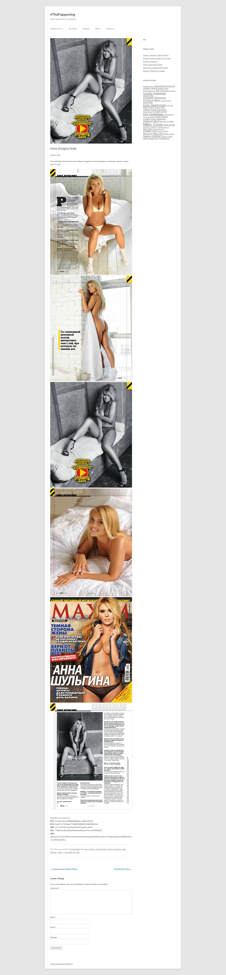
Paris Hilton (147, 129)
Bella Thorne (170, 91)
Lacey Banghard (149, 117)
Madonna (161, 119)
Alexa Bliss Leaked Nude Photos (155, 68)
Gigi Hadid (169, 105)
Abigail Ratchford (148, 86)
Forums (86, 29)
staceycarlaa (148, 139)
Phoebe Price (150, 131)
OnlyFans (73, 29)
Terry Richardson (162, 139)
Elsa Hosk (148, 102)
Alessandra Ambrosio (164, 86)
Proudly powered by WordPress (61, 964)
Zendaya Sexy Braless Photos (63, 869)
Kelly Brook (147, 112)
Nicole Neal (146, 127)
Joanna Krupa (150, 109)
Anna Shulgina (74, 849)
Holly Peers (148, 107)
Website (53, 937)
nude (124, 849)
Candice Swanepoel (154, 93)
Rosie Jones (168, 134)
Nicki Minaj (169, 125)
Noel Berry (154, 127)
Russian (53, 852)
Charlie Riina (148, 96)
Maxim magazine (114, 849)
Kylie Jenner (169, 115)
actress (92, 849)
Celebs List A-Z (56, 29)
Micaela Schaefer (167, 122)
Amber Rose (163, 89)
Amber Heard (150, 88)
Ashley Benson (149, 91)
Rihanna (148, 133)
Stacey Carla (166, 137)
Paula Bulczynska (158, 129)
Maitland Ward (151, 121)
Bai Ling (160, 90)
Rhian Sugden (163, 131)
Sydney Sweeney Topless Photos (156, 55)
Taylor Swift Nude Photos (152, 65)
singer (59, 852)
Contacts (110, 29)
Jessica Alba (159, 108)
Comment (55, 888)
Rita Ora (158, 133)
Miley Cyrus (153, 124)
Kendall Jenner (160, 112)
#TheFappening (62, 14)
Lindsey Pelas (149, 119)
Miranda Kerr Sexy (123, 869)
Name (53, 917)
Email (53, 927)
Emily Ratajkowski (154, 105)
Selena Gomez (151, 136)
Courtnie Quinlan (166, 100)
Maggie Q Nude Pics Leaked (154, 71)
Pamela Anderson (163, 127)
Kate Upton (162, 110)
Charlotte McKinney (154, 97)
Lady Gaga (161, 116)
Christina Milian (151, 100)
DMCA (97, 29)
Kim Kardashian (153, 114)
